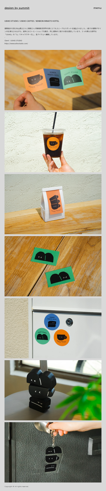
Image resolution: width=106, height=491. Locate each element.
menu (97, 8)
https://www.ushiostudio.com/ (16, 43)
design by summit (17, 8)
